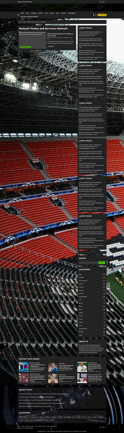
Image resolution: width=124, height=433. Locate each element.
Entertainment (83, 280)
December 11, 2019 (68, 37)
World (52, 13)
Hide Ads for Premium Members (29, 16)
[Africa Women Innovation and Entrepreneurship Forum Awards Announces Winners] (24, 378)
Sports (41, 13)
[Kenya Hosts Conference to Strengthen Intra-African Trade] (53, 378)
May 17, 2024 (92, 381)
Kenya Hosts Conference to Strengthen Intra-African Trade (67, 378)
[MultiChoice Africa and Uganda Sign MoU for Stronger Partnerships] (82, 378)
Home (22, 13)
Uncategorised (83, 328)
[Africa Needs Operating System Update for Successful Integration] (53, 367)
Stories (81, 322)
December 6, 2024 (35, 382)
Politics (81, 312)
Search (82, 258)
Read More (51, 46)
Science (81, 316)
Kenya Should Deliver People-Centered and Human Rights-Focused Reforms (91, 44)
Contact (63, 13)
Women (81, 332)
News (27, 13)
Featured (33, 13)
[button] (96, 15)
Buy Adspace (71, 13)
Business (81, 277)
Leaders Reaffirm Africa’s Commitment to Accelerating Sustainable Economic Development (90, 33)
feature (81, 284)
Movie (80, 306)
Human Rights (24, 47)
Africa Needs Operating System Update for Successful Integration (66, 367)
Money (81, 303)
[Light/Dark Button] (92, 15)
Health (81, 293)
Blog (57, 13)
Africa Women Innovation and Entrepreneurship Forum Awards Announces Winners (91, 52)
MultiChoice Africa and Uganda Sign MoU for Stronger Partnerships (95, 378)
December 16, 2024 (93, 371)
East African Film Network (55, 37)
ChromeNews (76, 431)
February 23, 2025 (64, 370)
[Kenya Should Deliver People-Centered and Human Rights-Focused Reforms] (82, 367)
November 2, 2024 (64, 381)
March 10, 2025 (34, 371)
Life (80, 300)
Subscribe (103, 15)
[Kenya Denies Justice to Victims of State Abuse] (32, 40)
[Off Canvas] (18, 14)
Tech (46, 13)
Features (81, 290)
